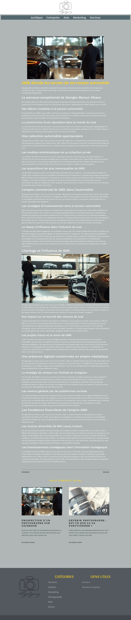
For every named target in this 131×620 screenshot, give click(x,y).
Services (95, 17)
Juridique (37, 17)
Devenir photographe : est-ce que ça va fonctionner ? (88, 523)
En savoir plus (28, 542)
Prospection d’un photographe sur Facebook (36, 523)
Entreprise (53, 17)
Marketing (79, 17)
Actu (66, 17)
